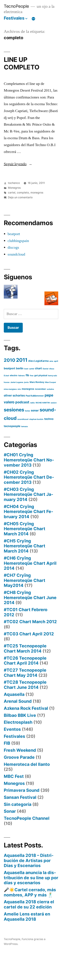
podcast (22, 402)
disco (51, 369)
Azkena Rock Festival (26, 708)
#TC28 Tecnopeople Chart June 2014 (25, 685)
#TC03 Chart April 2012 (29, 633)
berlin (19, 368)
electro (13, 375)
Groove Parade (19, 757)
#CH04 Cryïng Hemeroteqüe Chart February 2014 (28, 511)
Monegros (14, 187)
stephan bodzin (36, 419)
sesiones (14, 410)
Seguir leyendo (18, 164)
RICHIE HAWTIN (43, 403)
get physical (40, 375)
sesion (54, 403)
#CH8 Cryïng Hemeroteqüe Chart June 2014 (30, 597)
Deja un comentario (20, 197)
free (31, 375)
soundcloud (16, 254)
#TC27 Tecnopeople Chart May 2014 (25, 673)
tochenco (14, 183)
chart (38, 368)
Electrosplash (18, 722)
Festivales (14, 18)
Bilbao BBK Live (20, 715)
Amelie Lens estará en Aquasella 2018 (27, 916)
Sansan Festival (20, 797)
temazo (24, 426)
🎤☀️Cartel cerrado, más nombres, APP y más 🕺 (30, 892)
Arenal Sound (18, 701)
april (56, 361)
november (40, 389)
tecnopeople (12, 426)
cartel (11, 192)
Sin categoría (17, 804)
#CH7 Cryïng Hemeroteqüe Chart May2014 (24, 580)
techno (49, 419)
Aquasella (14, 694)
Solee (27, 411)
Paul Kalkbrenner (35, 395)
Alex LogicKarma (38, 360)
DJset (6, 375)
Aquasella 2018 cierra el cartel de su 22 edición (29, 904)
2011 (21, 360)
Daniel (45, 369)
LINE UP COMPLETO (21, 63)
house (6, 382)
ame (51, 361)
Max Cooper (50, 382)
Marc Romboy (37, 382)
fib (27, 375)
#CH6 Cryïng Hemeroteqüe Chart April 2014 (30, 563)
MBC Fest (14, 776)
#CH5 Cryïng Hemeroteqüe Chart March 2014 (24, 546)
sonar (35, 410)
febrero (21, 375)
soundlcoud (22, 419)
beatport (14, 233)
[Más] (33, 19)
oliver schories (14, 395)
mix (19, 389)
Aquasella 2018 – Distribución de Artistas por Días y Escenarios (29, 860)
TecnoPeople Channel (26, 818)
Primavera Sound (21, 790)
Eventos (12, 729)
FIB (7, 743)
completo (23, 192)
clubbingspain (18, 240)
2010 (9, 360)
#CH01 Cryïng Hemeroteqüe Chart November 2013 (29, 459)
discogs (13, 247)
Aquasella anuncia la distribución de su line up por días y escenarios (31, 877)
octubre (50, 389)
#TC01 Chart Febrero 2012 (25, 612)
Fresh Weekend (20, 750)
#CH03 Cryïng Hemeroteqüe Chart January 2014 (28, 494)
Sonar (10, 811)
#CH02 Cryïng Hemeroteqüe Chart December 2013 (29, 477)
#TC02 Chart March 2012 (30, 621)
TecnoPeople (16, 6)
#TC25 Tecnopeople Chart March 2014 (25, 648)
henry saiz (52, 375)
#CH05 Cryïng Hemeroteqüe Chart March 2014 (24, 528)
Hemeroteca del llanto (27, 764)
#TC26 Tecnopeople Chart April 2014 (25, 660)
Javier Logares (16, 382)
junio (26, 382)
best (26, 369)
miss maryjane (10, 389)
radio (32, 403)
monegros (36, 192)
